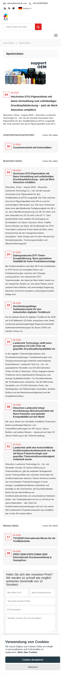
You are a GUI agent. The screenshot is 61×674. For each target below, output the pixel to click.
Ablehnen (33, 667)
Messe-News (11, 525)
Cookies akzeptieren (32, 659)
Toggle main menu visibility (56, 35)
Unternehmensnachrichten (18, 135)
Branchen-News (12, 161)
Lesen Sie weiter (50, 135)
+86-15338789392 (40, 3)
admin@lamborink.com (17, 3)
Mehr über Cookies (27, 652)
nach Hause (8, 43)
